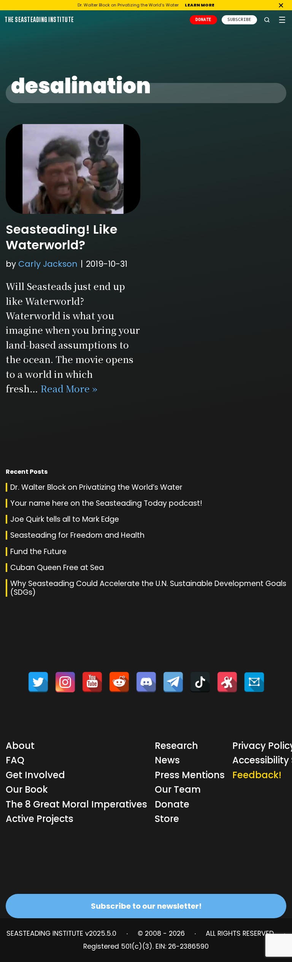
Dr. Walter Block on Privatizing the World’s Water (96, 487)
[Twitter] (38, 682)
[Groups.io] (254, 682)
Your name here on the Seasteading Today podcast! (106, 503)
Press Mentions (190, 775)
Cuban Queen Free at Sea (57, 567)
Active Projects (39, 818)
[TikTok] (200, 682)
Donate (172, 804)
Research (176, 745)
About (20, 745)
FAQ (15, 760)
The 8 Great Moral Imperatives (76, 804)
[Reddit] (119, 682)
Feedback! (256, 775)
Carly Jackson (48, 264)
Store (167, 818)
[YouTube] (92, 682)
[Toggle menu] (282, 19)
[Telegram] (173, 682)
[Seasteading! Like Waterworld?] (73, 169)
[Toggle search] (267, 19)
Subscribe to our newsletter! (146, 906)
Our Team (178, 789)
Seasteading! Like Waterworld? (61, 237)
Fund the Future (38, 551)
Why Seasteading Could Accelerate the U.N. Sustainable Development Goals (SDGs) (148, 587)
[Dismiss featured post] (281, 5)
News (167, 760)
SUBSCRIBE (239, 19)
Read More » (68, 388)
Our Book (27, 789)
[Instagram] (65, 682)
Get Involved (35, 775)
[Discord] (146, 682)
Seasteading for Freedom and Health (77, 535)
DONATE (203, 19)
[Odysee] (227, 682)
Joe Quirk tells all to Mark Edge (64, 519)
